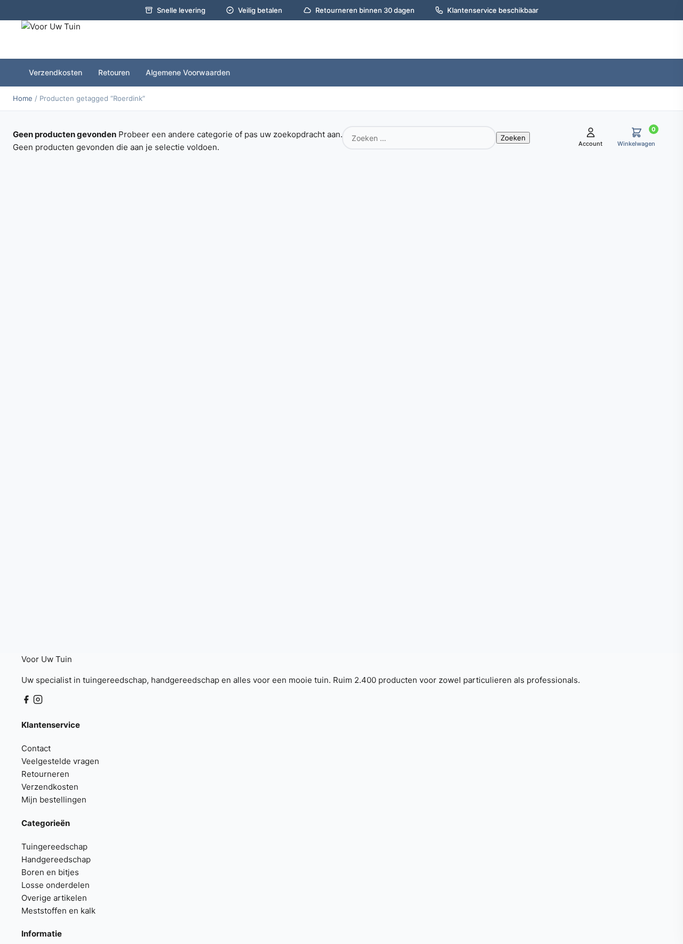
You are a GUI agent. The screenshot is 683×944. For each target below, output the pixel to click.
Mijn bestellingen (53, 799)
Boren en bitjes (50, 872)
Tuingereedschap (54, 846)
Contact (36, 748)
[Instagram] (38, 701)
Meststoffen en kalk (58, 911)
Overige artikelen (54, 898)
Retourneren (45, 774)
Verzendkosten (49, 787)
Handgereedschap (56, 859)
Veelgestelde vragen (60, 761)
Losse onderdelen (55, 885)
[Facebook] (27, 701)
